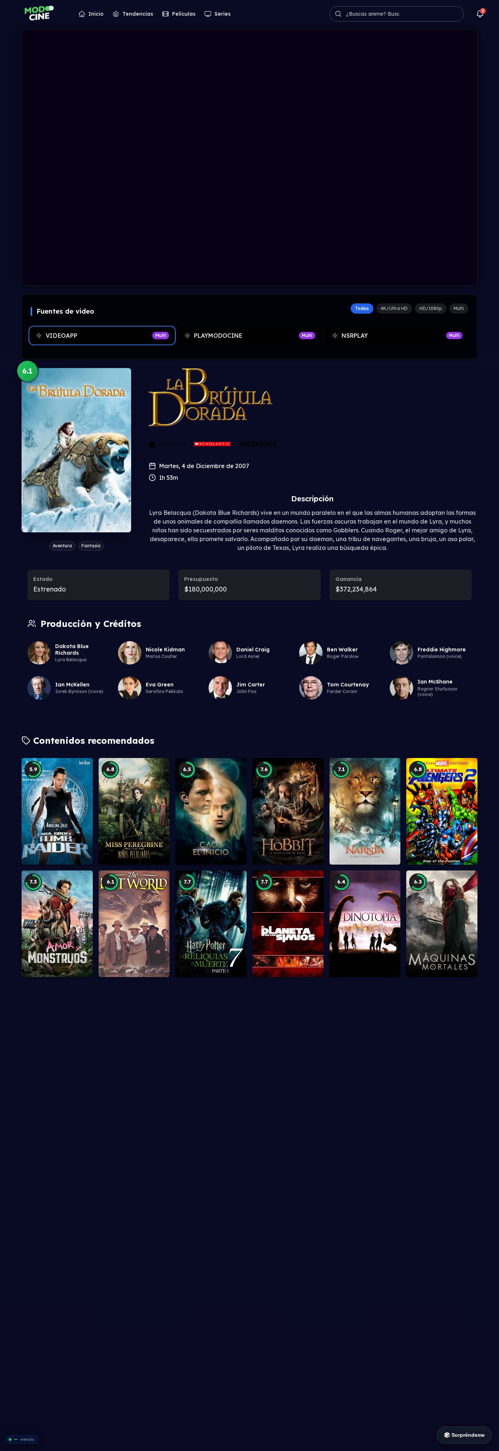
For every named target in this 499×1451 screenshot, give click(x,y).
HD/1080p (430, 308)
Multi (459, 308)
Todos (362, 308)
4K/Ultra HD (394, 308)
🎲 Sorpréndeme (464, 1435)
